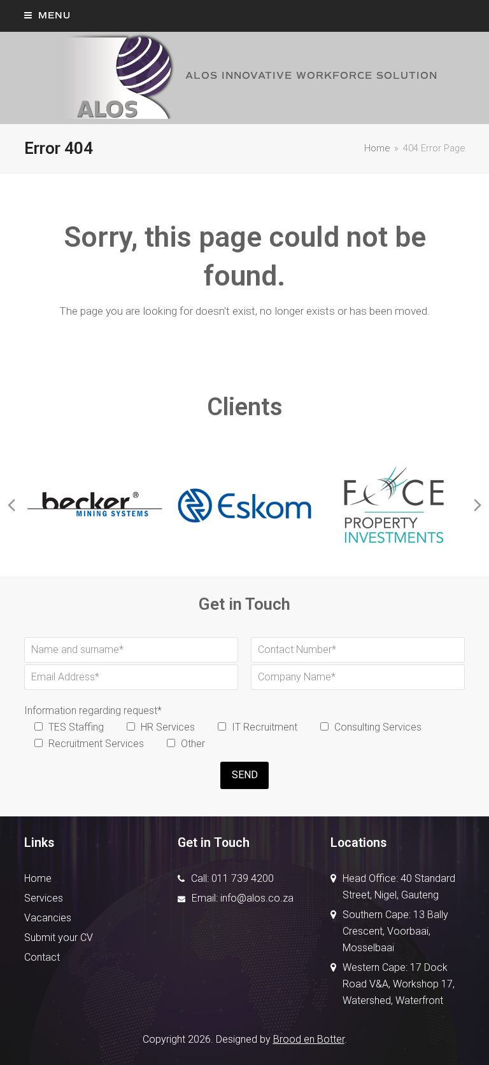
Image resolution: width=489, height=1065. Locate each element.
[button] (47, 15)
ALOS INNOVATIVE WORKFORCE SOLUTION (311, 75)
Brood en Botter (308, 1039)
